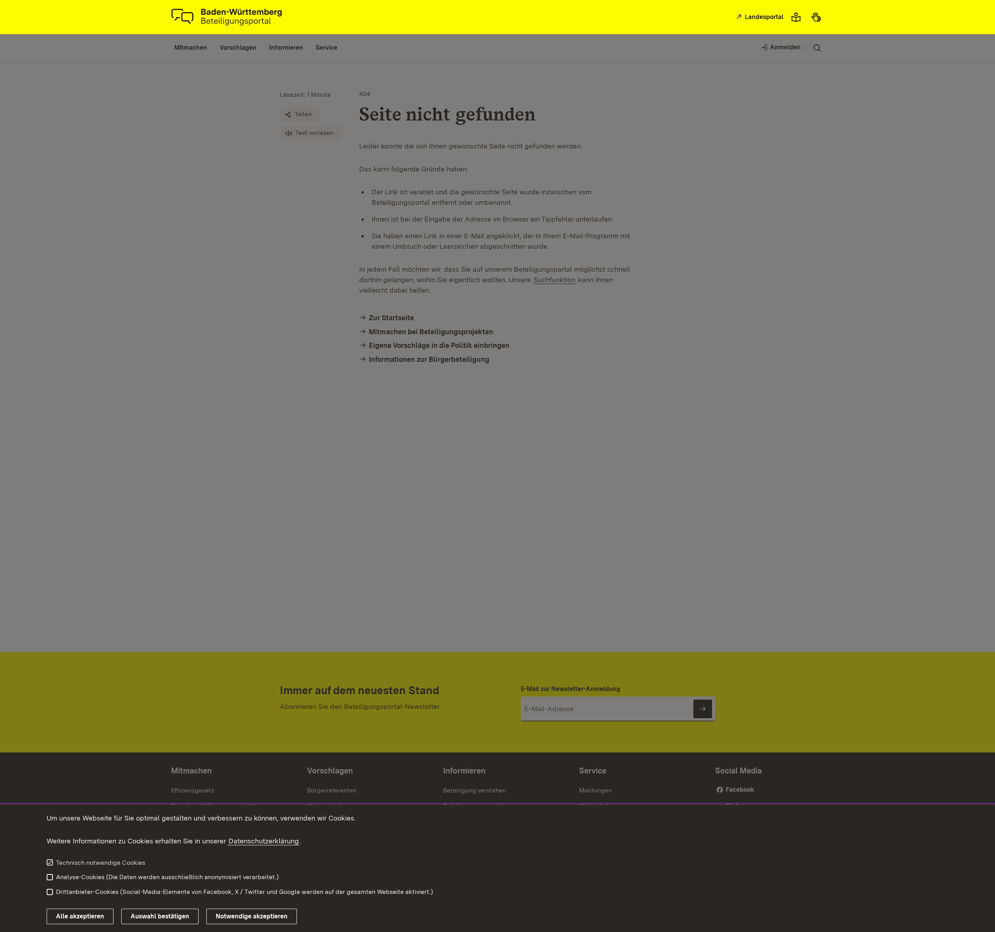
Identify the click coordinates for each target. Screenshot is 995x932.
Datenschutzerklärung (264, 841)
